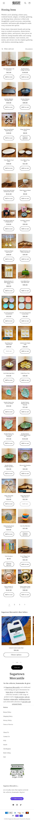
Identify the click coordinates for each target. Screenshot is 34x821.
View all (17, 667)
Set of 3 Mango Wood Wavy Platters (25, 557)
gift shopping (20, 692)
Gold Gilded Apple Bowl (8, 373)
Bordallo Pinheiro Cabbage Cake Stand (25, 69)
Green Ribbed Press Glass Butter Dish (25, 282)
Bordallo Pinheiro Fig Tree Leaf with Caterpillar (9, 435)
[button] (4, 3)
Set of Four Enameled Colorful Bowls (9, 313)
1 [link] (9, 604)
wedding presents (24, 699)
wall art (27, 697)
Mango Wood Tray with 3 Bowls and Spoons (25, 251)
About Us (6, 732)
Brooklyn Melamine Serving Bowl (25, 100)
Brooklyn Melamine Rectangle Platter (9, 100)
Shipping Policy (7, 716)
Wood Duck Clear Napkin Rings (9, 343)
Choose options (25, 137)
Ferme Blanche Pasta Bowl (25, 161)
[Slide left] (13, 662)
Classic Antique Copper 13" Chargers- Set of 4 (25, 587)
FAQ (4, 740)
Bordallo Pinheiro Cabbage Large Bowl (8, 466)
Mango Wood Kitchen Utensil (25, 130)
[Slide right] (21, 662)
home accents (19, 697)
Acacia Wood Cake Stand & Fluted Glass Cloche (8, 191)
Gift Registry (7, 748)
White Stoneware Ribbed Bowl (25, 191)
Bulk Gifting (7, 753)
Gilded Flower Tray (25, 373)
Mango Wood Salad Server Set (9, 496)
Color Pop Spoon (9, 556)
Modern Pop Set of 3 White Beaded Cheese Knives (9, 282)
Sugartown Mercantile (13, 687)
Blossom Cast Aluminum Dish (25, 466)
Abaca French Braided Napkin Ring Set (9, 130)
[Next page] (25, 604)
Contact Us (6, 736)
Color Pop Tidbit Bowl (25, 526)
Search (5, 744)
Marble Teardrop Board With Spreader (9, 526)
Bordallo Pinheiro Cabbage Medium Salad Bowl (25, 435)
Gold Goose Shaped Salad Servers (8, 251)
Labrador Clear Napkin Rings (25, 343)
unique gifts (14, 699)
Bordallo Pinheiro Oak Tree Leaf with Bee (9, 403)
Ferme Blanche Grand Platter (9, 161)
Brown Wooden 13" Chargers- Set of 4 (9, 587)
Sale (4, 757)
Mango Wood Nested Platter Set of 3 (25, 496)
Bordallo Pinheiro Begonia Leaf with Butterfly (25, 403)
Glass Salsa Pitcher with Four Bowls (8, 69)
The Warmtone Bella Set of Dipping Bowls (9, 221)
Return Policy (7, 712)
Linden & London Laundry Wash (16, 647)
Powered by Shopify (25, 819)
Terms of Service (8, 724)
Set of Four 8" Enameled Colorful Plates (25, 313)
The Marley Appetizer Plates (25, 221)
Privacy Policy (7, 720)
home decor (9, 692)
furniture (6, 699)
